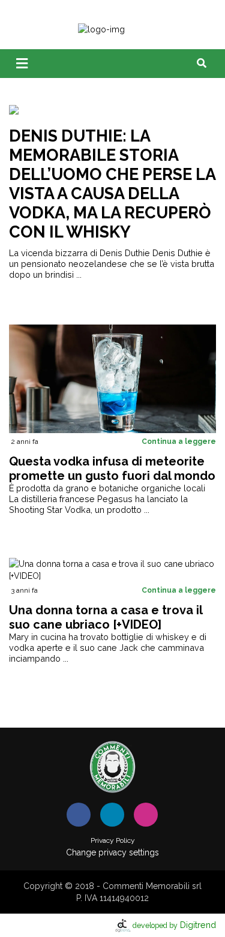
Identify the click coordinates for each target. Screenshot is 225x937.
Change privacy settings (112, 852)
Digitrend (174, 925)
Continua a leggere (179, 441)
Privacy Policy (113, 840)
